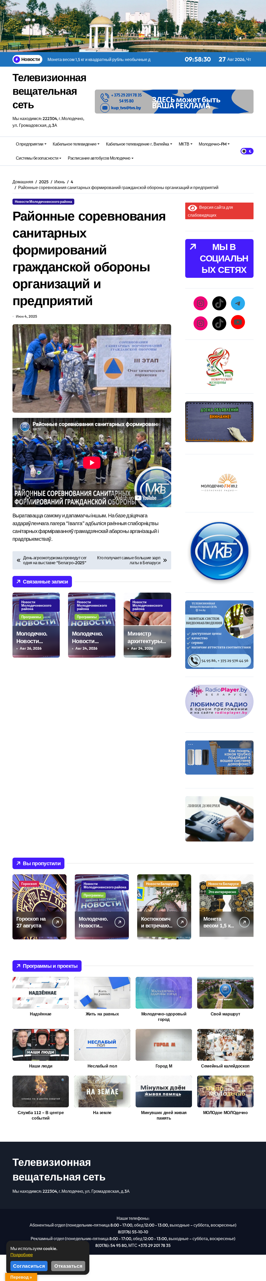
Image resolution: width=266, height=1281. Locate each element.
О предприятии (29, 144)
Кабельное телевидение (74, 144)
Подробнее (21, 1254)
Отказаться (68, 1266)
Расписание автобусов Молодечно (99, 158)
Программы (31, 617)
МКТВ (184, 144)
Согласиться (29, 1266)
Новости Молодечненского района (43, 201)
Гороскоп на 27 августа (30, 922)
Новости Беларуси (161, 884)
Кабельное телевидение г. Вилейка (137, 144)
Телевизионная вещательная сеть (49, 91)
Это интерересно (222, 892)
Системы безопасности (37, 158)
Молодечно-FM (212, 144)
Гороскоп (29, 884)
